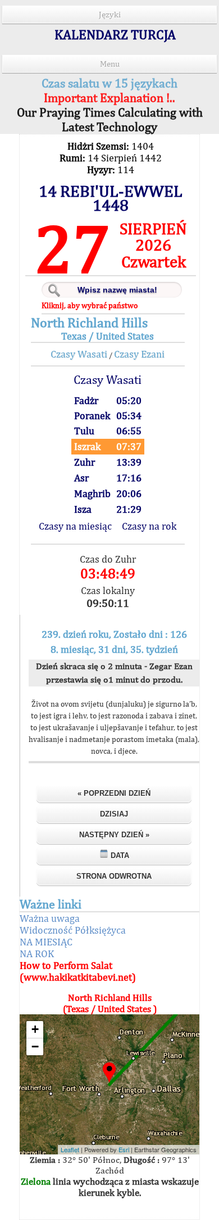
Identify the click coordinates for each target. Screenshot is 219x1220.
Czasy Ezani (139, 354)
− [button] (35, 1047)
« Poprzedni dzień (113, 793)
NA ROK (37, 953)
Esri (123, 1149)
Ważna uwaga (50, 918)
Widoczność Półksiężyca (73, 930)
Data (118, 855)
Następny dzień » (114, 835)
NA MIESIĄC (46, 942)
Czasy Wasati (79, 354)
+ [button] (35, 1029)
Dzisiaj (114, 814)
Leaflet (70, 1149)
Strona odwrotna (114, 876)
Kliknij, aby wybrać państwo (90, 305)
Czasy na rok (149, 526)
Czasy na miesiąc (75, 526)
